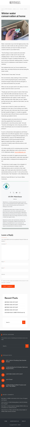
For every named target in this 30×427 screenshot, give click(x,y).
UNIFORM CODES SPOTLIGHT (11, 302)
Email (3, 268)
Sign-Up (24, 421)
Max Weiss (3, 398)
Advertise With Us (14, 421)
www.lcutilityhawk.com (20, 152)
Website (3, 274)
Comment (4, 244)
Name (3, 261)
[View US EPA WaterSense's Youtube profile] (16, 192)
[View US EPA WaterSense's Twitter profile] (13, 192)
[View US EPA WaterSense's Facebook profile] (10, 192)
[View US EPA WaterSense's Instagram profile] (19, 192)
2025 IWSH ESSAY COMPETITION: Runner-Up (15, 312)
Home (5, 421)
